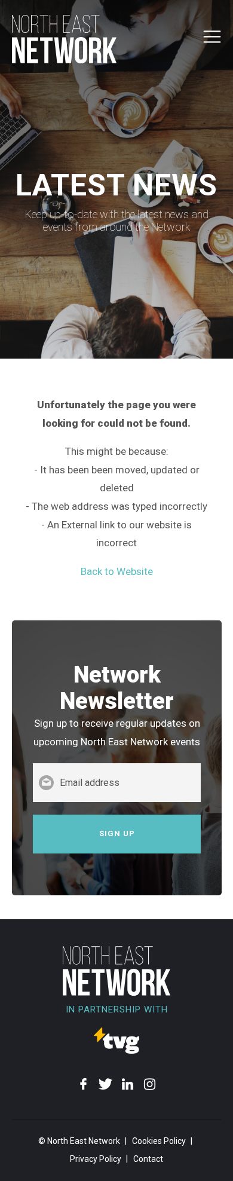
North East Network (83, 1141)
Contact (148, 1159)
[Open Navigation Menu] (212, 42)
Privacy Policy (95, 1159)
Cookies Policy (159, 1141)
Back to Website (117, 571)
